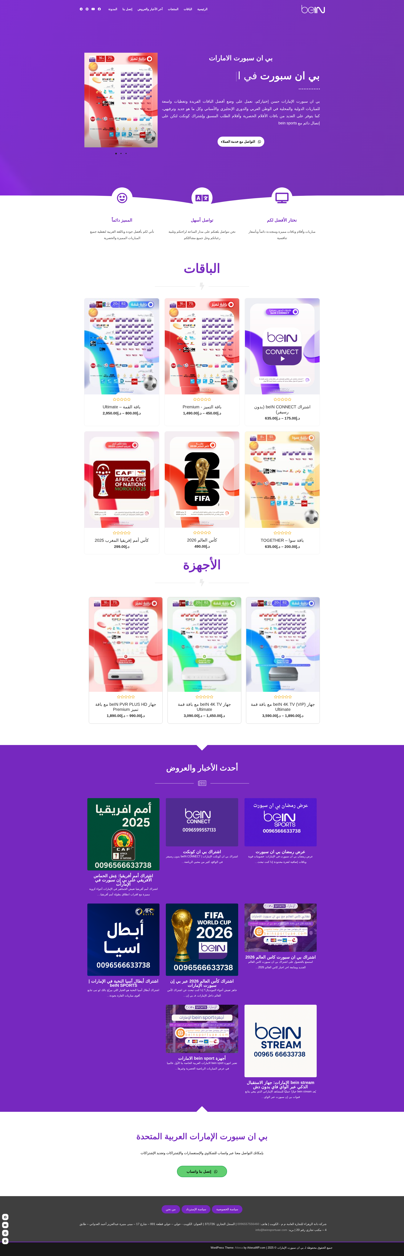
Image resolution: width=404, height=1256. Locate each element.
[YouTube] (93, 9)
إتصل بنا (127, 9)
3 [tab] (116, 153)
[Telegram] (81, 9)
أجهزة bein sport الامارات (202, 1058)
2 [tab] (121, 153)
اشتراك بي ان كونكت (202, 851)
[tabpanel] (121, 100)
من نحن (171, 1209)
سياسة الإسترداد (196, 1209)
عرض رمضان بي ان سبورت (280, 851)
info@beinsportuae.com (271, 1230)
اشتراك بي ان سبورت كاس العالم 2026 (280, 957)
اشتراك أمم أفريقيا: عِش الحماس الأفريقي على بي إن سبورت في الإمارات (123, 879)
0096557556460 (248, 1224)
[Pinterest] (87, 9)
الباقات (188, 9)
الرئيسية (202, 9)
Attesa (239, 1247)
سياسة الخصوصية (227, 1209)
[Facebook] (99, 9)
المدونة (112, 9)
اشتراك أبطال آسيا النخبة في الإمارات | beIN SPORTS (123, 983)
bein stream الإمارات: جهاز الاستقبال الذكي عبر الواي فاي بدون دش (280, 1084)
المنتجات (173, 9)
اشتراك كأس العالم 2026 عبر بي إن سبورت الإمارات (202, 983)
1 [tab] (126, 153)
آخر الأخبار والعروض (150, 9)
